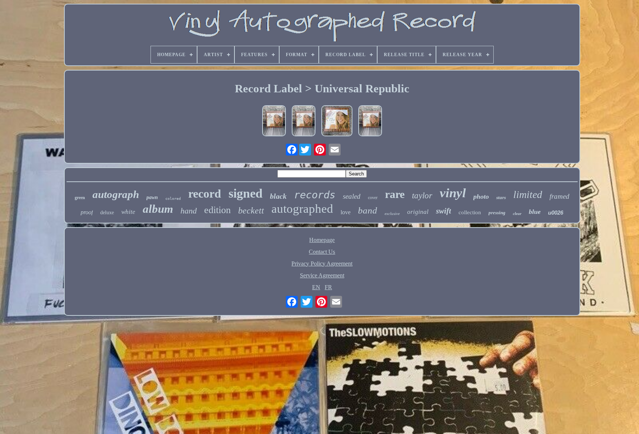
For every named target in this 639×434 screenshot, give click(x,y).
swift (443, 210)
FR (328, 287)
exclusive (392, 213)
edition (217, 210)
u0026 (555, 212)
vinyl (453, 193)
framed (559, 196)
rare (395, 194)
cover (373, 197)
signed (246, 193)
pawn (152, 197)
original (418, 211)
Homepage (322, 240)
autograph (115, 194)
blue (535, 211)
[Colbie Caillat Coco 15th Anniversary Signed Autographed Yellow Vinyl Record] (274, 121)
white (128, 211)
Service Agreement (322, 275)
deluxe (107, 212)
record (204, 193)
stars (501, 197)
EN (316, 287)
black (278, 196)
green (80, 197)
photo (481, 196)
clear (517, 213)
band (367, 210)
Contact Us (322, 252)
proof (87, 212)
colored (173, 199)
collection (470, 212)
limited (527, 194)
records (314, 195)
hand (188, 210)
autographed (302, 208)
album (158, 208)
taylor (422, 195)
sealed (352, 196)
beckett (251, 210)
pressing (497, 212)
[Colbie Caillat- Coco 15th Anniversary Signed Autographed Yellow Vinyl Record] (337, 121)
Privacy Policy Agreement (321, 263)
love (346, 212)
